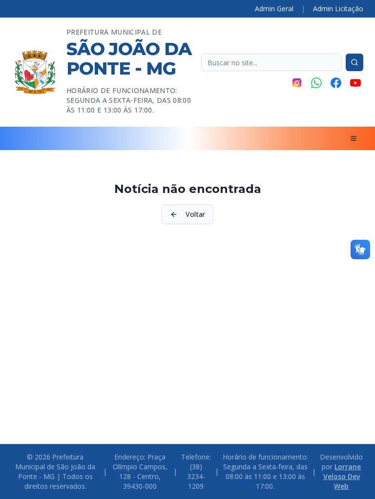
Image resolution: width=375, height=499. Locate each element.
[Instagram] (297, 83)
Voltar (195, 214)
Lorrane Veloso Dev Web (342, 476)
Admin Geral (274, 8)
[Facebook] (336, 83)
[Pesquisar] (354, 62)
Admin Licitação (338, 8)
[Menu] (353, 138)
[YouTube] (355, 83)
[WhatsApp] (316, 83)
